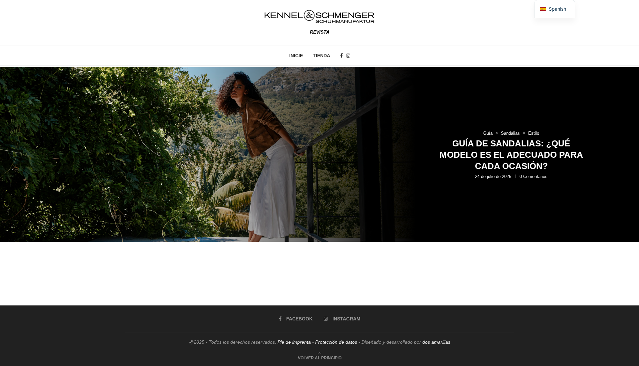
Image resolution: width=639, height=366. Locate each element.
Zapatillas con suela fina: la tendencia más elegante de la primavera (511, 161)
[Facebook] (341, 55)
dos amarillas (436, 342)
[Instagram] (348, 55)
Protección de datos (336, 342)
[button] (12, 154)
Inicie (296, 55)
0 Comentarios (528, 183)
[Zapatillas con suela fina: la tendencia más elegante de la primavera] (319, 154)
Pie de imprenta (294, 342)
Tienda (321, 55)
